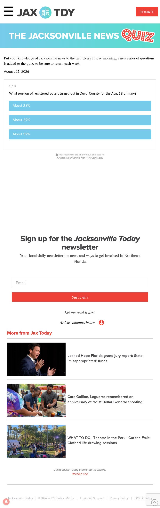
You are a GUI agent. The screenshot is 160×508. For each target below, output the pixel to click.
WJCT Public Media (61, 498)
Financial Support (92, 498)
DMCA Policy (144, 498)
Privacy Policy (119, 498)
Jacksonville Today (20, 498)
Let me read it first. (80, 312)
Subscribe (80, 297)
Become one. (80, 474)
